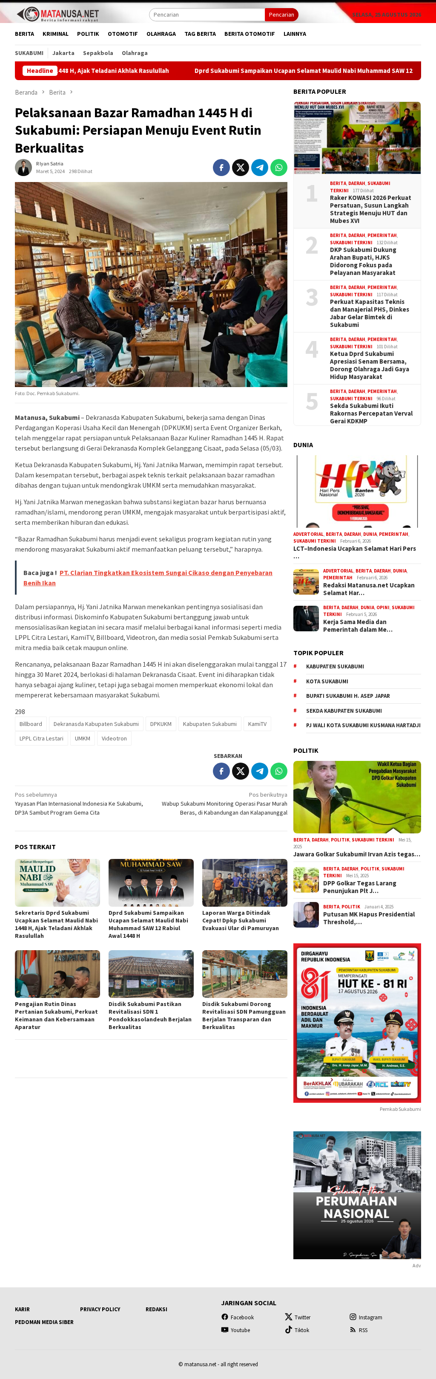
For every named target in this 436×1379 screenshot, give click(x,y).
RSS (363, 1330)
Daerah (356, 183)
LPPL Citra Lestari (41, 738)
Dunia (370, 534)
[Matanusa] (57, 13)
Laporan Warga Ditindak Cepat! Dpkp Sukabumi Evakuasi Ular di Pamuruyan (240, 920)
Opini (383, 607)
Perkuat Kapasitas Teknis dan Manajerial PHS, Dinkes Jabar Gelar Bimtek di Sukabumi (369, 313)
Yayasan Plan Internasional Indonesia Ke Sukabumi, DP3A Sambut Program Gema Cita (79, 803)
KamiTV (257, 724)
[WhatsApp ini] (278, 167)
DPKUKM (161, 724)
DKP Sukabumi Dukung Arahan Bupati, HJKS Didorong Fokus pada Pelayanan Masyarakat (363, 261)
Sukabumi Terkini (351, 243)
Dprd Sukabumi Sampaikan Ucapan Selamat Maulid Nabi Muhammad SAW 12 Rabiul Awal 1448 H (274, 71)
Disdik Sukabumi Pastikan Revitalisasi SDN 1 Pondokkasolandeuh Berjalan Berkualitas (150, 1015)
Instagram (370, 1317)
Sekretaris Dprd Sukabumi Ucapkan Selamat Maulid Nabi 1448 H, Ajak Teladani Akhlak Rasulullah (56, 924)
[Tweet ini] (240, 167)
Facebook (242, 1317)
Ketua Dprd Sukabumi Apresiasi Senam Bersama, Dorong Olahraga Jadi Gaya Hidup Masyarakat (369, 365)
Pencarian (281, 14)
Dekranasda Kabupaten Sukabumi (96, 724)
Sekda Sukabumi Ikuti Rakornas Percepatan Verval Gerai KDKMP (371, 413)
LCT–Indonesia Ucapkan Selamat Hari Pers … (354, 552)
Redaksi (156, 1309)
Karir (22, 1309)
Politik (340, 840)
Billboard (31, 724)
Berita (338, 183)
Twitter (302, 1317)
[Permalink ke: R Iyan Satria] (23, 167)
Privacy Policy (100, 1309)
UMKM (82, 738)
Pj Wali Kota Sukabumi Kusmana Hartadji (363, 725)
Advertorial (308, 534)
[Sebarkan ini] (221, 167)
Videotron (114, 738)
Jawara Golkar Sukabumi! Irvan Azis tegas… (356, 854)
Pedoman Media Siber (44, 1322)
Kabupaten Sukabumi (210, 724)
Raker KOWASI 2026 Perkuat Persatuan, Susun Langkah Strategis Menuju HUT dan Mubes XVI (370, 209)
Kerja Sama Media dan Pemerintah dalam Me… (358, 625)
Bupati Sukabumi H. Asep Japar (348, 696)
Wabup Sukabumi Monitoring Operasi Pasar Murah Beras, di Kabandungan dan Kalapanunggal (224, 803)
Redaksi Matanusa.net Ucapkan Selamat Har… (369, 589)
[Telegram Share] (259, 167)
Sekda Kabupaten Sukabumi (344, 710)
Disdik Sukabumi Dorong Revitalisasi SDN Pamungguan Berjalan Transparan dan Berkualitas (244, 1015)
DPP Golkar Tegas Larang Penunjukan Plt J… (359, 887)
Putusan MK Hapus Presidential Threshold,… (369, 918)
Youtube (240, 1330)
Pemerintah (382, 235)
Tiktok (302, 1330)
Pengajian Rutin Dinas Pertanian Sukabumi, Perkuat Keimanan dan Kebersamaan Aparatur (56, 1015)
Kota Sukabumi (327, 681)
